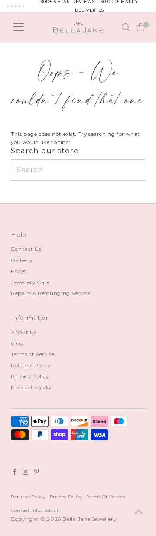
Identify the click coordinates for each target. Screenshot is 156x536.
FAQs (18, 271)
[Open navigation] (18, 27)
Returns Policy (30, 365)
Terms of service (106, 496)
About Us (23, 332)
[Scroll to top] (138, 512)
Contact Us (26, 249)
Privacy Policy (30, 376)
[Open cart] (140, 27)
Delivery (21, 260)
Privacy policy (66, 496)
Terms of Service (33, 354)
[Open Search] (126, 27)
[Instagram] (25, 472)
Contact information (35, 510)
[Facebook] (15, 472)
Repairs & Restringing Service (50, 293)
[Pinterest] (36, 472)
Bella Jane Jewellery (89, 519)
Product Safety (31, 387)
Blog (17, 343)
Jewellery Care (30, 282)
